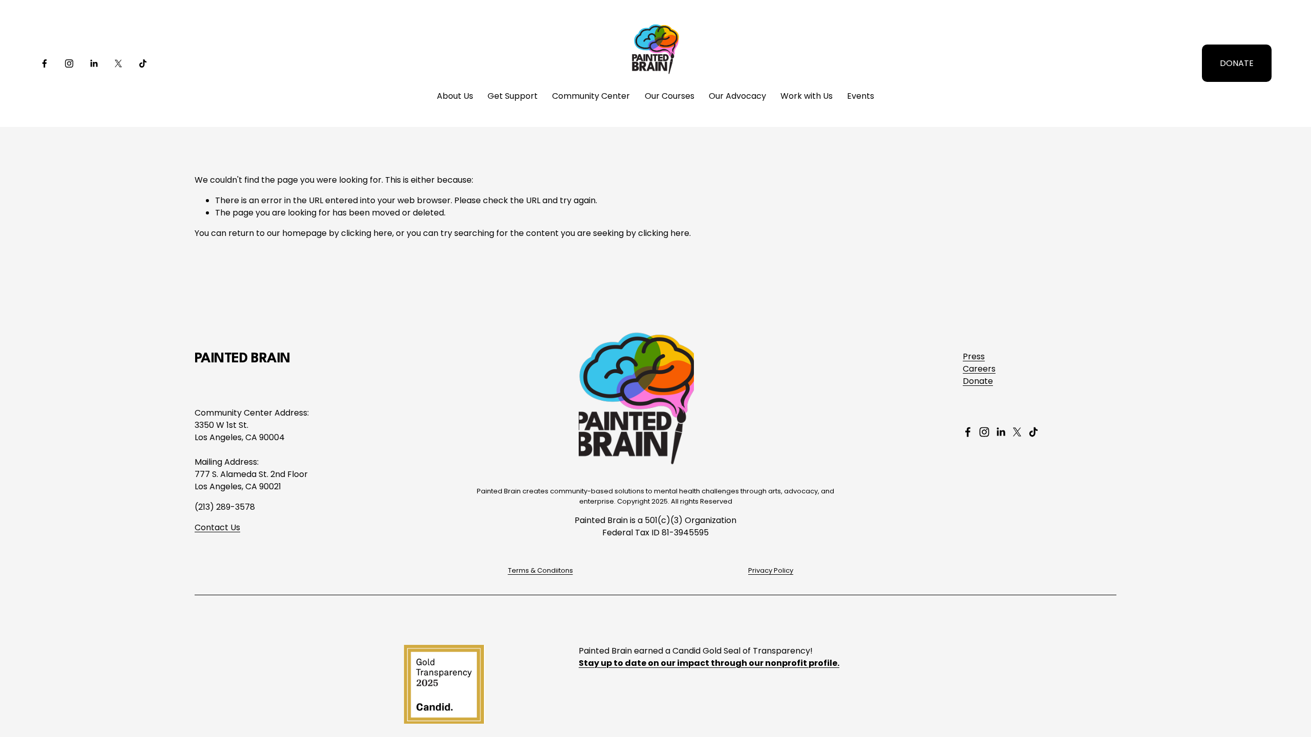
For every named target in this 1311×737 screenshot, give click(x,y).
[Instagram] (69, 63)
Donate (978, 381)
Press (974, 356)
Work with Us (806, 96)
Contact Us (217, 527)
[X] (118, 63)
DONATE (1237, 63)
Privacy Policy (770, 570)
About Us (455, 96)
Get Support (513, 96)
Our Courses (669, 96)
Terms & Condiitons (540, 570)
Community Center (591, 96)
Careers (979, 369)
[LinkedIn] (94, 63)
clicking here (366, 233)
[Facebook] (44, 63)
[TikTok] (143, 63)
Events (860, 96)
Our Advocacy (737, 96)
